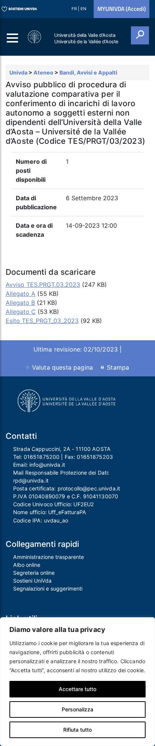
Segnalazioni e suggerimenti (47, 588)
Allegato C (21, 311)
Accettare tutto (77, 689)
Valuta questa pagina (62, 367)
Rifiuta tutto (77, 729)
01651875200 (42, 457)
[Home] (35, 37)
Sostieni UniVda (32, 580)
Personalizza (77, 709)
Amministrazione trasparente (48, 557)
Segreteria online (34, 572)
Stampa (118, 367)
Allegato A (20, 293)
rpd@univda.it (31, 480)
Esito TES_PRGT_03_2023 (42, 320)
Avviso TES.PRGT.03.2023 (43, 284)
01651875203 (95, 457)
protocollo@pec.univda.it (89, 488)
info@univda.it (47, 464)
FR (74, 8)
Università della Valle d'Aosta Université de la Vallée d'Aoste (86, 38)
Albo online (26, 565)
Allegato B (20, 302)
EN (83, 8)
